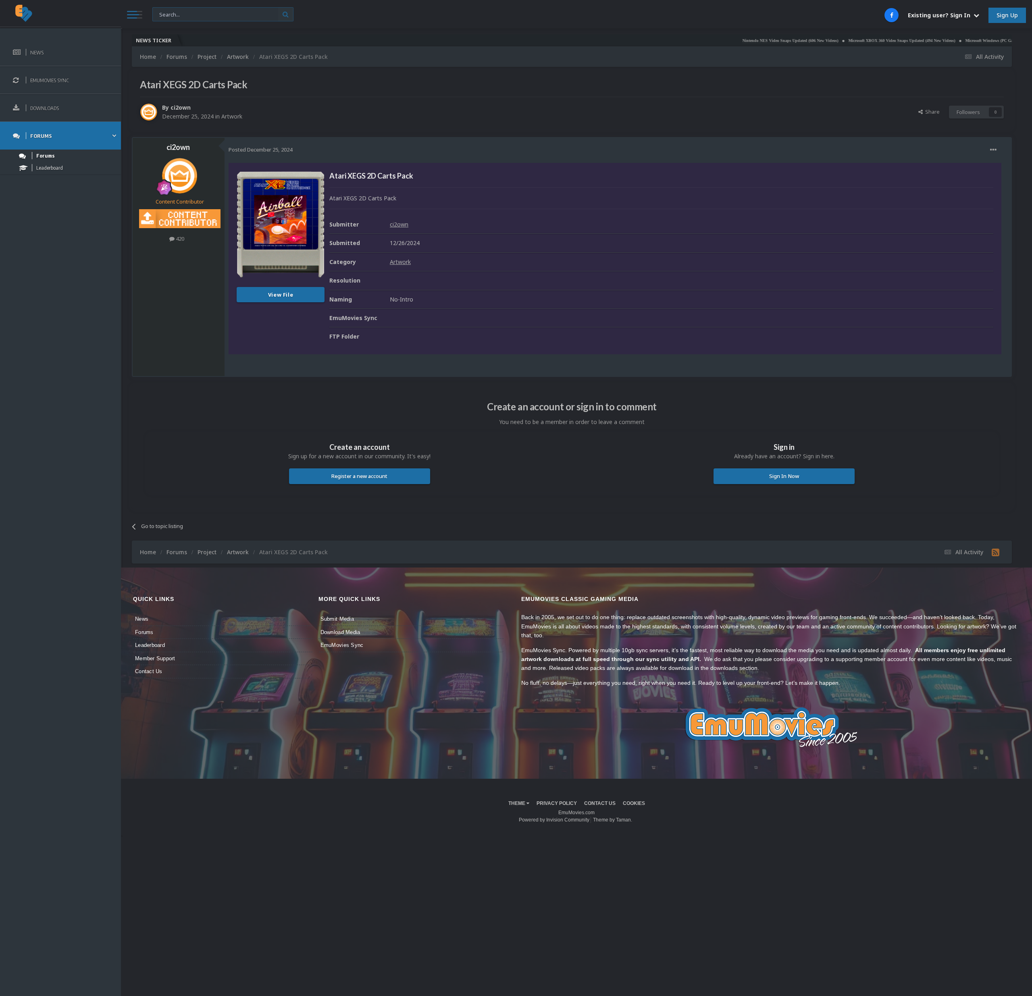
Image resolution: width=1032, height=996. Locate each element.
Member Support (155, 658)
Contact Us (148, 671)
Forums (144, 632)
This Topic (170, 13)
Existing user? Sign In (941, 15)
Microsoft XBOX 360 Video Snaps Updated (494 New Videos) (855, 40)
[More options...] (993, 150)
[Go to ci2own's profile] (149, 112)
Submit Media (337, 619)
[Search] (285, 14)
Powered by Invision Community (554, 820)
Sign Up (1007, 15)
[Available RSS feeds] (995, 552)
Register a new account (359, 476)
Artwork (231, 116)
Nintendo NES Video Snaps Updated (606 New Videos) (744, 40)
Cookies (634, 803)
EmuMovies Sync (342, 645)
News (141, 619)
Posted (260, 149)
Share (931, 111)
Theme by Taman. (612, 820)
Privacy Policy (557, 803)
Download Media (340, 632)
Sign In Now (784, 476)
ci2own (181, 107)
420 (179, 238)
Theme (517, 803)
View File (280, 294)
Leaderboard (150, 645)
